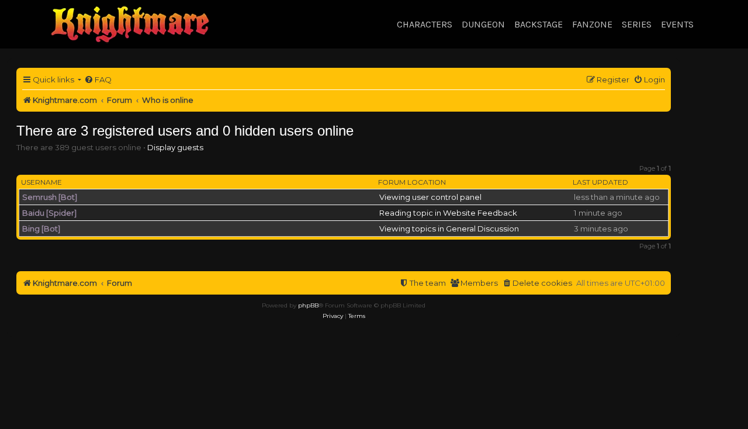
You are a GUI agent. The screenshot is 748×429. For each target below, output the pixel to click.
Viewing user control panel (430, 197)
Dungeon (483, 24)
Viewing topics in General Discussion (449, 228)
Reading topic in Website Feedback (448, 212)
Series (637, 24)
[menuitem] (98, 79)
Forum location (412, 182)
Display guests (175, 147)
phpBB (308, 305)
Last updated (600, 182)
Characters (424, 24)
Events (677, 24)
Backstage (538, 24)
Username (41, 182)
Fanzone (592, 24)
